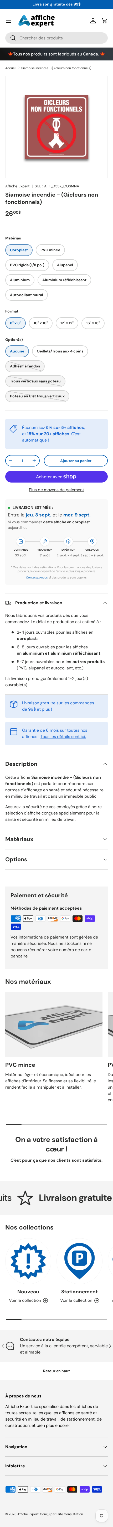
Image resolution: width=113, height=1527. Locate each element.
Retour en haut (56, 1371)
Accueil (10, 68)
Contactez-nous (37, 577)
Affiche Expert (17, 186)
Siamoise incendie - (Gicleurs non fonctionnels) (56, 68)
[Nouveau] (28, 1261)
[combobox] (56, 38)
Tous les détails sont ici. (63, 736)
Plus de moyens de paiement (56, 490)
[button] (104, 21)
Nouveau (28, 1291)
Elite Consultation (69, 1514)
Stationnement (79, 1291)
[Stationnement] (79, 1261)
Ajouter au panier (75, 460)
